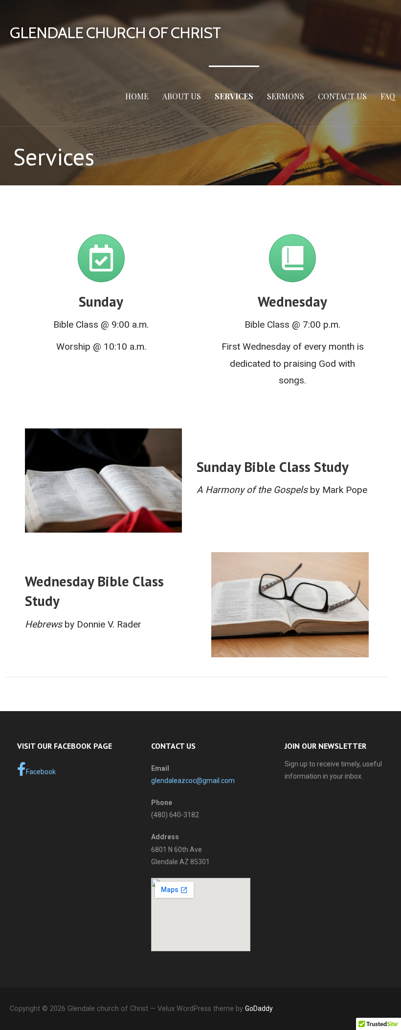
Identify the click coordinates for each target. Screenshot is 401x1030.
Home (137, 96)
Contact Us (342, 96)
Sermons (285, 96)
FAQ (387, 96)
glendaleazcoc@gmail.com (193, 780)
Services (234, 96)
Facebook (41, 772)
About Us (181, 96)
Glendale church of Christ (115, 32)
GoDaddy (259, 1008)
